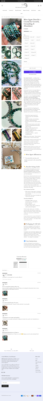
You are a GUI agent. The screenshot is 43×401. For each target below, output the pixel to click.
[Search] (2, 5)
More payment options (32, 74)
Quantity (25, 61)
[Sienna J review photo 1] (4, 323)
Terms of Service (38, 372)
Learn (21, 13)
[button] (26, 31)
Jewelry (39, 10)
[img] (4, 273)
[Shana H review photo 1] (4, 308)
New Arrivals (5, 10)
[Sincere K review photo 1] (4, 338)
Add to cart (33, 68)
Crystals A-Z (11, 10)
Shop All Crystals (38, 362)
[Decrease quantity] (25, 64)
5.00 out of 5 (24, 258)
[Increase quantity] (29, 64)
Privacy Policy (38, 370)
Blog (36, 360)
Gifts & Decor (33, 10)
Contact (37, 365)
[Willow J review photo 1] (4, 293)
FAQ (36, 363)
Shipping (37, 367)
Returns (37, 368)
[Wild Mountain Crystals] (21, 5)
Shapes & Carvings (26, 10)
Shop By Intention (18, 10)
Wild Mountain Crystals (7, 395)
